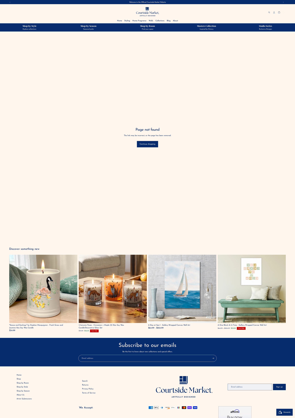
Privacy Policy (87, 389)
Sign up (279, 387)
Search (85, 381)
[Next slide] (212, 288)
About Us (20, 395)
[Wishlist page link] (283, 12)
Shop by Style (22, 387)
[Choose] (213, 319)
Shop (19, 379)
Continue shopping (147, 144)
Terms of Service (88, 393)
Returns (85, 385)
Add (74, 319)
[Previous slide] (151, 288)
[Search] (269, 12)
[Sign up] (213, 358)
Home (19, 375)
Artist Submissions (24, 399)
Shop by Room (23, 383)
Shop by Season (23, 391)
